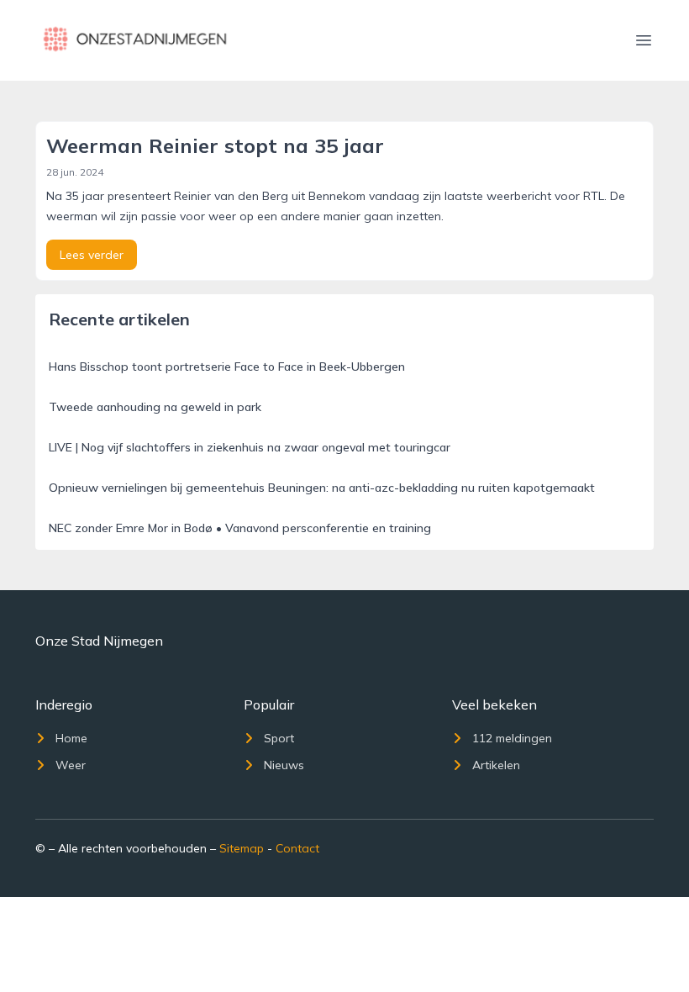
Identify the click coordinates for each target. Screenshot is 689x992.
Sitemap (241, 848)
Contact (297, 848)
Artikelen (496, 765)
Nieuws (284, 765)
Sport (279, 738)
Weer (70, 765)
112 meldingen (512, 738)
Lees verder (92, 254)
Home (71, 738)
